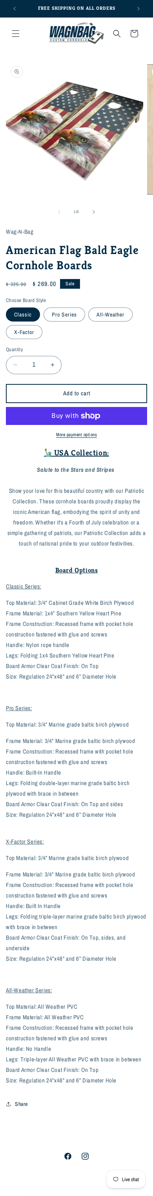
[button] (15, 33)
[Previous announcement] (14, 8)
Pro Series (64, 314)
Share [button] (21, 1103)
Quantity (14, 349)
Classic (23, 314)
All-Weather (110, 314)
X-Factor (24, 332)
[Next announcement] (138, 8)
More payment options (76, 435)
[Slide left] (59, 211)
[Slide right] (93, 211)
